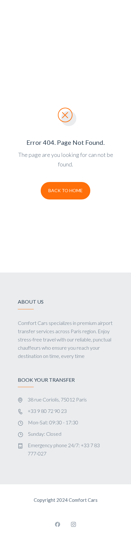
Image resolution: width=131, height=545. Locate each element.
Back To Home (65, 190)
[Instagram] (73, 524)
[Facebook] (57, 524)
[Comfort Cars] (55, 30)
